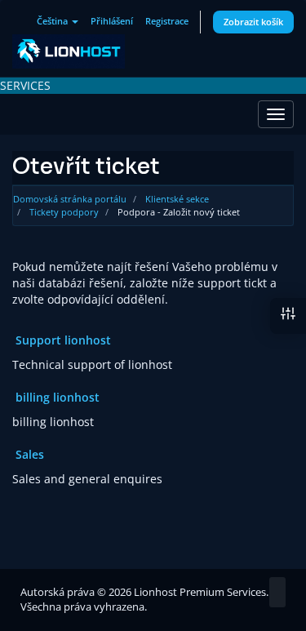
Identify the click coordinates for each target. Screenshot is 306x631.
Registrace (166, 21)
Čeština (53, 21)
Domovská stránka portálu (69, 199)
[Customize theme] (288, 316)
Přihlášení (112, 21)
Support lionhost (61, 340)
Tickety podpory (64, 212)
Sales (28, 454)
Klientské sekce (177, 199)
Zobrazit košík (253, 22)
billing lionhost (56, 397)
